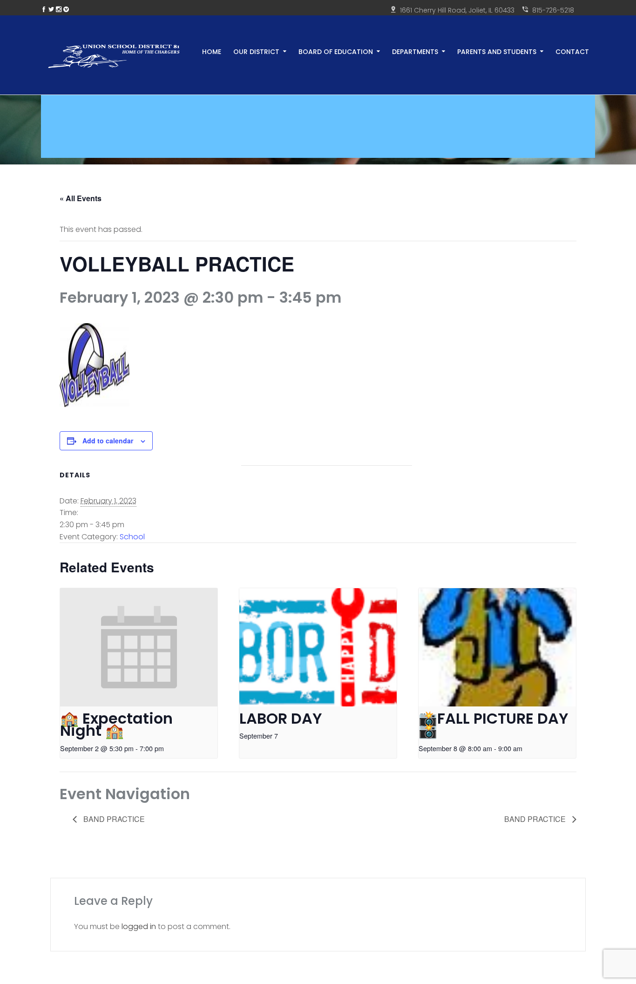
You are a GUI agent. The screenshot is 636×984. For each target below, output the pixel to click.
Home (211, 51)
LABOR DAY (280, 718)
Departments (415, 51)
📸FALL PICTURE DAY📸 (493, 724)
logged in (139, 926)
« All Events (80, 198)
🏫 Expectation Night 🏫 (116, 724)
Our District (256, 51)
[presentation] (138, 647)
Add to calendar (107, 440)
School (132, 536)
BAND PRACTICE (113, 819)
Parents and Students (496, 51)
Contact (572, 51)
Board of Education (335, 51)
